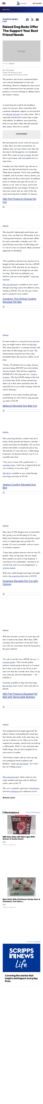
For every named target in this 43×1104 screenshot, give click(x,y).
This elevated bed (10, 284)
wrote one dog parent (19, 763)
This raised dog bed (10, 777)
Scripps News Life (10, 20)
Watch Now (36, 3)
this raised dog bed (16, 576)
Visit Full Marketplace (33, 812)
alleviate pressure (13, 114)
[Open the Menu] (4, 3)
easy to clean (25, 155)
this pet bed (7, 685)
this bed (33, 344)
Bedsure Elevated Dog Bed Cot (20, 405)
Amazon (11, 63)
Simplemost (34, 788)
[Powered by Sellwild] (37, 942)
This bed (6, 473)
